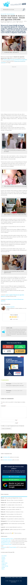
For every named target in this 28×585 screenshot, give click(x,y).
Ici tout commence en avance (6, 541)
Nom (16, 420)
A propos (20, 577)
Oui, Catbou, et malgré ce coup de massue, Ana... (15, 507)
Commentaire (3, 405)
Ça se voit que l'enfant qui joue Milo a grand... (15, 502)
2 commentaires (20, 22)
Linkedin (3, 567)
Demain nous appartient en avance (7, 538)
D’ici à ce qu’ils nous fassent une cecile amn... (16, 521)
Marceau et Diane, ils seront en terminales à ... (15, 500)
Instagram (3, 558)
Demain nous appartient (12, 22)
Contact (13, 577)
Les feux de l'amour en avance (6, 544)
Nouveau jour (3, 547)
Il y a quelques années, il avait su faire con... (14, 504)
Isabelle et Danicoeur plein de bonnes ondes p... (14, 516)
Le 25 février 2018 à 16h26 (17, 383)
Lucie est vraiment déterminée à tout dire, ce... (14, 527)
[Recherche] (23, 9)
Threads (3, 560)
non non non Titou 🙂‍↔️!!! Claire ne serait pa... (13, 533)
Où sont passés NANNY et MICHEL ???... (14, 509)
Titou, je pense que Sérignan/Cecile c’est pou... (14, 497)
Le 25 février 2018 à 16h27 (17, 390)
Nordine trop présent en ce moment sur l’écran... (15, 511)
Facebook (3, 557)
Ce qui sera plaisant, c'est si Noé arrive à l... (14, 514)
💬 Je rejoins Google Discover (14, 479)
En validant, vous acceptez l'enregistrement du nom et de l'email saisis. (12, 425)
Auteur (16, 577)
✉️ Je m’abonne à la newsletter (14, 476)
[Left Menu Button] (1, 4)
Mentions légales (8, 577)
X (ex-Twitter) (4, 555)
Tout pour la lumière (12, 547)
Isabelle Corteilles (4, 22)
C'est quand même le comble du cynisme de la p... (15, 518)
